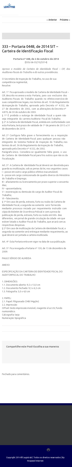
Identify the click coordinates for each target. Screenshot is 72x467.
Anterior (52, 19)
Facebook (7, 353)
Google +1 (25, 353)
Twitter (13, 353)
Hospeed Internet (35, 461)
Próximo (64, 19)
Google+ (41, 449)
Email (32, 354)
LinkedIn (19, 353)
